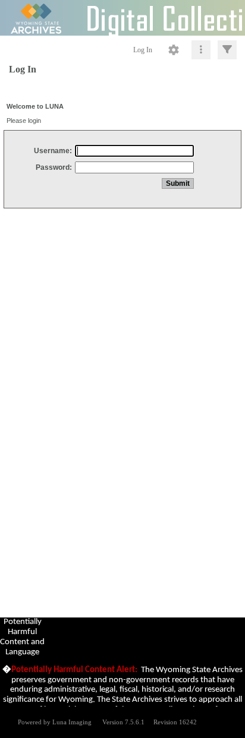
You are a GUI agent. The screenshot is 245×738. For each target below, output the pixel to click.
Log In (142, 50)
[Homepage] (122, 18)
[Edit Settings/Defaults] (173, 50)
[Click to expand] (227, 49)
